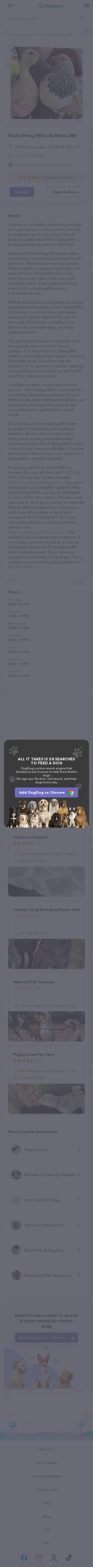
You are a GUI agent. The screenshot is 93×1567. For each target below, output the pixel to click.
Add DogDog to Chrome (42, 792)
